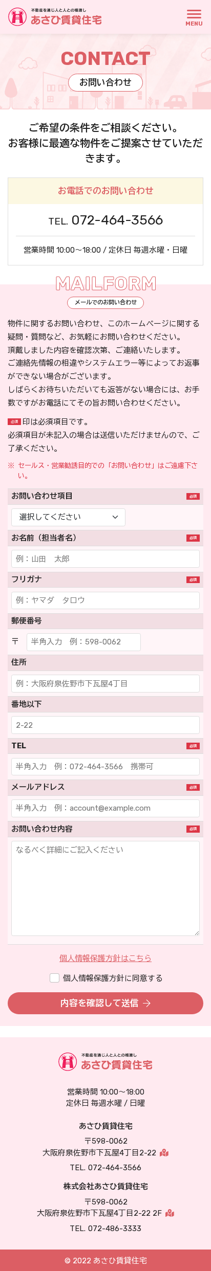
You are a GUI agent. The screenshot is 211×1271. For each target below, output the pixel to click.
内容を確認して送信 (99, 1003)
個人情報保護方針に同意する (113, 978)
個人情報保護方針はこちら (105, 958)
